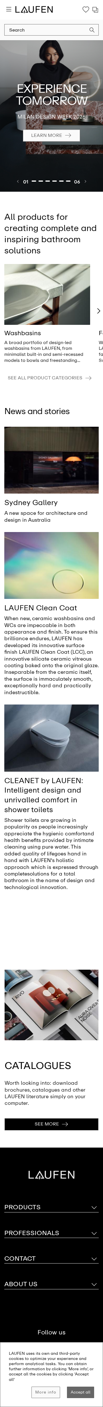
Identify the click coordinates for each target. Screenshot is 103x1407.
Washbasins (22, 333)
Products (22, 1207)
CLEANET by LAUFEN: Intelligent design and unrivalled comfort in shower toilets (43, 795)
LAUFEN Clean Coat (40, 607)
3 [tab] (47, 181)
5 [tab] (61, 181)
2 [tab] (41, 181)
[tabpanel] (51, 116)
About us (20, 1284)
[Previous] (18, 181)
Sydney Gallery (31, 502)
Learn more (46, 135)
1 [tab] (34, 181)
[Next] (85, 181)
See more (47, 1124)
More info (45, 1392)
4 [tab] (54, 181)
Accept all (80, 1392)
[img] (47, 294)
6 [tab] (68, 181)
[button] (92, 31)
